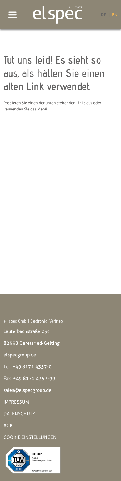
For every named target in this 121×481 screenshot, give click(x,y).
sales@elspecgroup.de (27, 390)
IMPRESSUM (16, 402)
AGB (8, 425)
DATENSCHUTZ (19, 414)
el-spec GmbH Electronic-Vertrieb (33, 321)
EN (114, 14)
